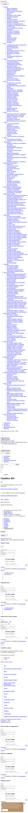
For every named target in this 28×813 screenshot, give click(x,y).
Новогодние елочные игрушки (15, 210)
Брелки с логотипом (12, 175)
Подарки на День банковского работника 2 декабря (15, 257)
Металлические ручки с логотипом (16, 120)
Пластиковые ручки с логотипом (15, 115)
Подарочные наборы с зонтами (15, 310)
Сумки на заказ (11, 407)
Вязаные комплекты (12, 9)
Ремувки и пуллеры (12, 376)
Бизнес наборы (11, 283)
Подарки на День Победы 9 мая (15, 253)
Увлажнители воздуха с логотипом (16, 161)
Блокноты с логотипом (13, 189)
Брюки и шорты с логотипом (14, 11)
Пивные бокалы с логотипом (14, 90)
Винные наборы (11, 281)
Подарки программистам (13, 231)
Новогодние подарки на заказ (15, 393)
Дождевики (10, 29)
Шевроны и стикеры (12, 378)
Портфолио (7, 425)
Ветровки (9, 42)
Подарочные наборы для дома (15, 300)
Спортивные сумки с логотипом (15, 371)
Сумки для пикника (12, 133)
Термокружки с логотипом (14, 82)
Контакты (6, 428)
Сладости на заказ (11, 399)
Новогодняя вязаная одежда (14, 198)
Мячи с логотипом (12, 365)
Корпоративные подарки (10, 163)
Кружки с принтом (12, 324)
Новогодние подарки (9, 194)
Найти (17, 464)
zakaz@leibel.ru (8, 511)
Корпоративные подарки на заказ (16, 403)
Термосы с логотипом (12, 102)
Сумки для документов (13, 123)
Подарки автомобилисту (13, 240)
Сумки (5, 122)
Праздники (7, 215)
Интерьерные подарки (13, 52)
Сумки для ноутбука (12, 130)
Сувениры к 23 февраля (13, 230)
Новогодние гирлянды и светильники (17, 195)
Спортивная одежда (12, 19)
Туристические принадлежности (15, 68)
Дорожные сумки (11, 132)
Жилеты (9, 14)
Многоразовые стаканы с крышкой (16, 85)
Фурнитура (10, 375)
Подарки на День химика (13, 255)
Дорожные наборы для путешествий (16, 276)
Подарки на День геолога (13, 243)
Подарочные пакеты (12, 268)
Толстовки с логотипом (13, 32)
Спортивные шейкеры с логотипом (16, 364)
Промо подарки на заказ (13, 404)
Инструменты (10, 74)
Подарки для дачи (11, 71)
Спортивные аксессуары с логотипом (17, 359)
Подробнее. (15, 807)
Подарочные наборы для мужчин (15, 278)
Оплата (6, 527)
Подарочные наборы (9, 272)
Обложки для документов (14, 182)
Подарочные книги (12, 184)
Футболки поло (11, 26)
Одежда (6, 7)
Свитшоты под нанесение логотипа (16, 25)
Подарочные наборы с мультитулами (16, 303)
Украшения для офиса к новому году (16, 199)
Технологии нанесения (10, 460)
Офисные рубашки (12, 37)
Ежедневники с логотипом (14, 192)
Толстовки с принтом (12, 331)
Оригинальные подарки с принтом (16, 337)
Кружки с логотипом (12, 99)
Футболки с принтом (12, 314)
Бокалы (9, 87)
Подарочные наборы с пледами (15, 285)
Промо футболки (11, 39)
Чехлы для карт (11, 177)
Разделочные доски (12, 98)
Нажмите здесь (5, 539)
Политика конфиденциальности (9, 495)
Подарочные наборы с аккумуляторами (13, 287)
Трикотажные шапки (12, 16)
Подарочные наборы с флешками (15, 289)
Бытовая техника (11, 146)
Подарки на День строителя (14, 239)
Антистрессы (10, 172)
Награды (9, 179)
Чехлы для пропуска (12, 185)
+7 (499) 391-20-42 (9, 572)
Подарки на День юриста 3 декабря (16, 217)
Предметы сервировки (13, 95)
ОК (5, 810)
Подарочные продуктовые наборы (16, 350)
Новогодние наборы (12, 201)
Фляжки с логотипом (12, 92)
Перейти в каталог (5, 722)
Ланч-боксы (10, 88)
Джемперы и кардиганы (13, 33)
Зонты (5, 137)
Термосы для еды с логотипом (15, 91)
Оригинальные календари (14, 212)
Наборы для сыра (11, 279)
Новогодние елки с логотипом (15, 213)
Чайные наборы (11, 109)
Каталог (6, 522)
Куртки (9, 35)
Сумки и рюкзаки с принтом (14, 319)
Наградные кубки (11, 418)
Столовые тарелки (12, 84)
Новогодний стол (11, 206)
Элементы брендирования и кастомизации (15, 372)
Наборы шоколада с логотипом (15, 345)
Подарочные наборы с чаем (14, 343)
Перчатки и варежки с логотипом (16, 21)
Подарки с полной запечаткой (15, 413)
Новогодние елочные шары (14, 209)
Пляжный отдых (11, 73)
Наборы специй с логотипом (14, 347)
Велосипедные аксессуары (14, 368)
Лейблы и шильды (12, 373)
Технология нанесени (9, 427)
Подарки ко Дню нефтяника (14, 233)
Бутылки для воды (12, 101)
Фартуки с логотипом (12, 22)
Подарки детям (11, 224)
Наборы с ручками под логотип (15, 116)
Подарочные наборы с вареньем (15, 344)
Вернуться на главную (7, 661)
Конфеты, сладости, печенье (14, 348)
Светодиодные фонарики (13, 70)
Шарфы (9, 18)
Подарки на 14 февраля (13, 244)
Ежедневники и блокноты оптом (12, 186)
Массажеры (10, 358)
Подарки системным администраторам (12, 249)
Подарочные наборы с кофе (14, 354)
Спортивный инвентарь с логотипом (17, 369)
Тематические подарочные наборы (16, 330)
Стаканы (9, 106)
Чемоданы (9, 125)
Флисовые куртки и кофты (14, 15)
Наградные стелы (11, 416)
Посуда (6, 81)
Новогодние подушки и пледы (15, 203)
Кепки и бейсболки (12, 8)
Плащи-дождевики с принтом (15, 320)
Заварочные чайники (12, 94)
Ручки (5, 112)
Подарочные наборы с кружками (15, 306)
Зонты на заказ (11, 406)
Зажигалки (10, 164)
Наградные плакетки (12, 417)
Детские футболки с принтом (14, 335)
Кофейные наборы (12, 97)
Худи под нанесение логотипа (15, 28)
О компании (7, 422)
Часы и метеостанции (12, 47)
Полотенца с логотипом (13, 53)
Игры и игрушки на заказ (13, 388)
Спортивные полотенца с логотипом (16, 362)
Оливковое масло (11, 355)
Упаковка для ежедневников (14, 191)
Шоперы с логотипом (12, 126)
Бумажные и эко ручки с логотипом (16, 113)
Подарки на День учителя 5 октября (16, 241)
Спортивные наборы (12, 292)
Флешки (9, 160)
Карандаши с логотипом (13, 119)
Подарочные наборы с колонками (16, 282)
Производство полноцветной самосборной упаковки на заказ (15, 270)
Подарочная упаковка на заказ (15, 395)
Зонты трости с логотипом (14, 139)
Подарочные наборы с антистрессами (17, 312)
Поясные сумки (11, 129)
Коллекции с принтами (10, 313)
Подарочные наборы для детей (15, 296)
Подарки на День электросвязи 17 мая (17, 254)
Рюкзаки (9, 134)
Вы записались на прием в (8, 655)
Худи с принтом (11, 338)
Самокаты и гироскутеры (13, 361)
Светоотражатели (11, 167)
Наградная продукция (9, 414)
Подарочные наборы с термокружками (13, 294)
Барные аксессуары (12, 108)
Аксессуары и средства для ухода (15, 50)
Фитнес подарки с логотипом (15, 366)
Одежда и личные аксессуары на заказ (17, 409)
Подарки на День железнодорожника (17, 237)
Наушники (10, 156)
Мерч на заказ (7, 383)
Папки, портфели (11, 171)
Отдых (5, 59)
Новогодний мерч (11, 326)
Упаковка (6, 264)
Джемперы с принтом (12, 328)
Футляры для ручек (12, 118)
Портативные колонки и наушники (16, 154)
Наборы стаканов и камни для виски (16, 302)
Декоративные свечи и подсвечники (16, 45)
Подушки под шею (12, 66)
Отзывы (6, 524)
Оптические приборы (12, 61)
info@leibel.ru (7, 574)
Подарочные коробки (12, 267)
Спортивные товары (9, 357)
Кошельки (9, 170)
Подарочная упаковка (12, 265)
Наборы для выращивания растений (16, 274)
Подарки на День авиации (14, 251)
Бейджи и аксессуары (12, 165)
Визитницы (10, 178)
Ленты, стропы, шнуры (13, 379)
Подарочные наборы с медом (14, 351)
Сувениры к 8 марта (12, 219)
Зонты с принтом (11, 340)
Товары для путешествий (13, 67)
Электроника (7, 142)
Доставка (6, 525)
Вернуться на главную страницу (9, 489)
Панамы (9, 36)
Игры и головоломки (12, 78)
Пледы (8, 54)
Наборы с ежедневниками (14, 188)
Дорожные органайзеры (13, 181)
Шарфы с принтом (12, 327)
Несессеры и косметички (13, 127)
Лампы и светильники (13, 153)
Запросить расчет (5, 439)
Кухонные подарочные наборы (15, 291)
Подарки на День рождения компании (17, 234)
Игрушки (9, 49)
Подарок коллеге (11, 229)
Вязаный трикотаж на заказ (14, 389)
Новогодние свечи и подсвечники (16, 205)
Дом (5, 43)
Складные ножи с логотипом (14, 60)
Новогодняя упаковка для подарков (16, 202)
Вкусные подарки (8, 341)
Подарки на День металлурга (14, 227)
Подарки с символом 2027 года (15, 196)
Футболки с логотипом (13, 30)
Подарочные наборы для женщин (16, 275)
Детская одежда (11, 40)
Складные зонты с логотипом (15, 140)
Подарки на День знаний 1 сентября (16, 236)
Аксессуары (10, 12)
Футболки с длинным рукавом (15, 23)
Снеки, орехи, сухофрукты (14, 352)
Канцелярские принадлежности (15, 174)
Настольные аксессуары (13, 168)
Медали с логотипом (12, 420)
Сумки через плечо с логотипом (15, 136)
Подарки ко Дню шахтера (13, 216)
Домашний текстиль (12, 46)
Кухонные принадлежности (14, 105)
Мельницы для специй (13, 104)
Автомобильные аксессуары (14, 64)
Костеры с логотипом (12, 111)
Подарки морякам (11, 262)
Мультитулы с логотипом (13, 80)
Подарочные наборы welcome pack (16, 305)
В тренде (6, 424)
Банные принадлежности (13, 63)
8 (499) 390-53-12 (5, 437)
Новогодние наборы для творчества (16, 208)
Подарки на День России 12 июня (16, 226)
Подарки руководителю (13, 220)
